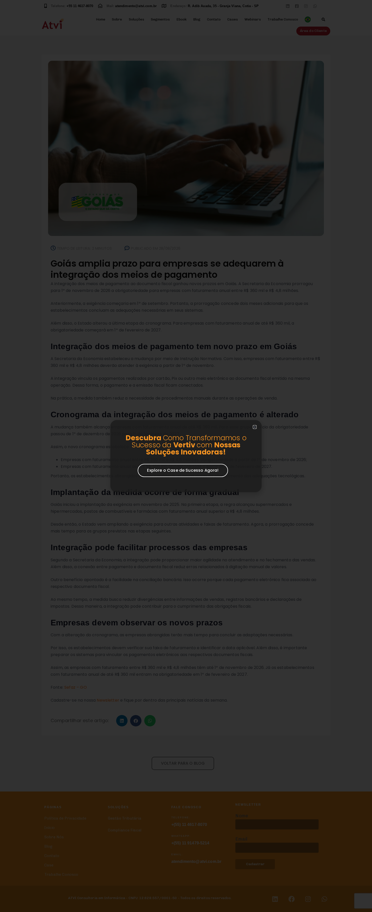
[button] (255, 427)
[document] (186, 456)
